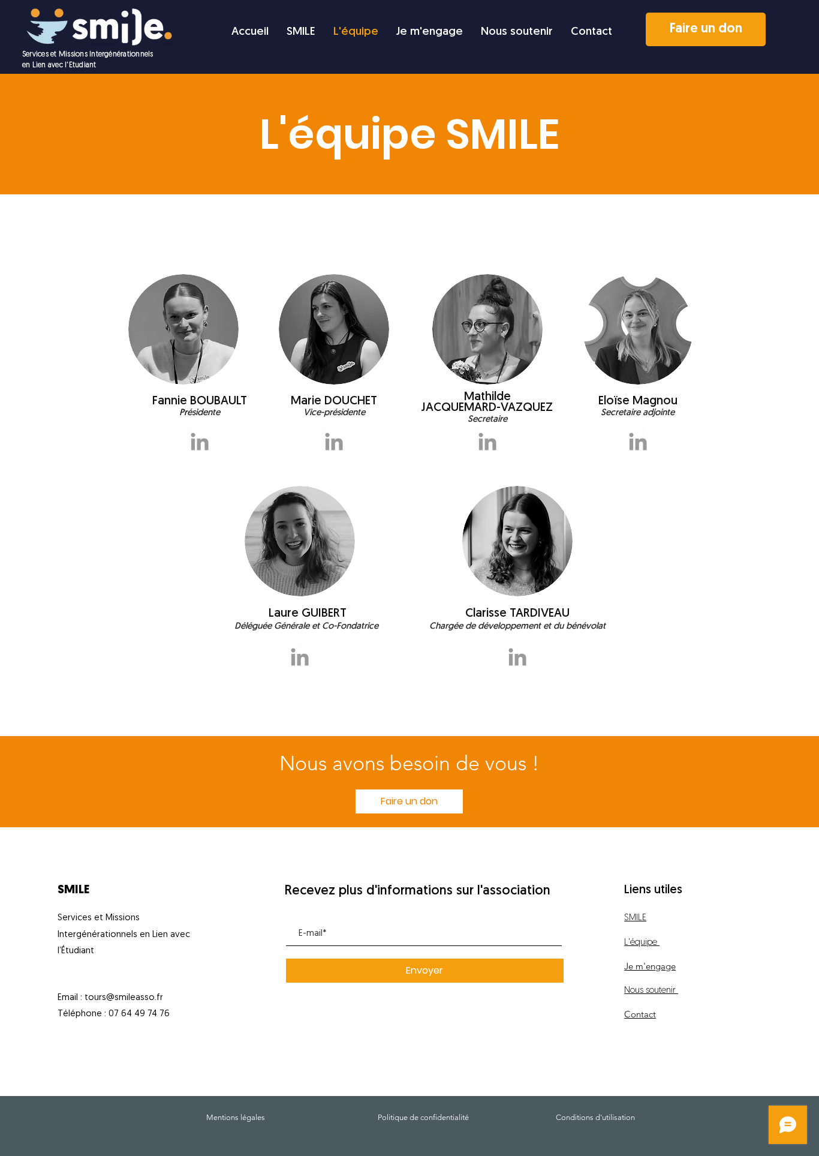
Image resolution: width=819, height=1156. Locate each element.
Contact (640, 1014)
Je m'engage (650, 966)
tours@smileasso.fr (124, 997)
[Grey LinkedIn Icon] (199, 441)
